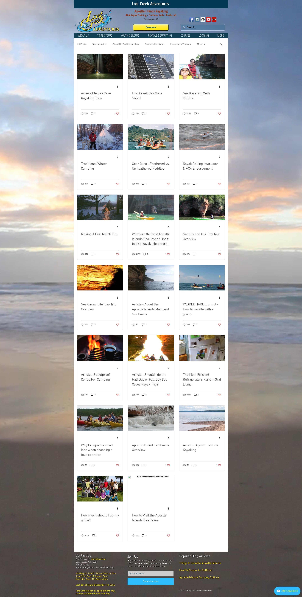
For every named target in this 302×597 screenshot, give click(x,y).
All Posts (81, 44)
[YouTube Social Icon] (208, 19)
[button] (130, 35)
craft (173, 15)
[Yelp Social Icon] (214, 19)
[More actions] (118, 86)
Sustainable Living (154, 44)
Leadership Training (180, 44)
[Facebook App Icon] (191, 19)
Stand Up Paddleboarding (126, 44)
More (199, 44)
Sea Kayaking (99, 44)
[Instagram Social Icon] (197, 19)
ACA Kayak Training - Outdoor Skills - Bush (148, 15)
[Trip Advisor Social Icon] (203, 19)
